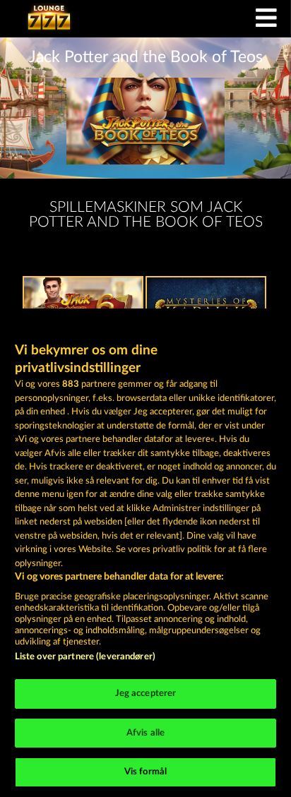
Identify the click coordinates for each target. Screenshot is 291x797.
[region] (145, 552)
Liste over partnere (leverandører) (85, 656)
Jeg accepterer (146, 693)
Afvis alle (145, 733)
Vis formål (145, 772)
